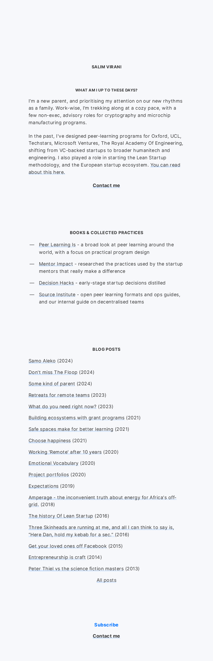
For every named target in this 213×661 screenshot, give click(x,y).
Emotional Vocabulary (54, 463)
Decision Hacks (56, 283)
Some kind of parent (52, 383)
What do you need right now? (63, 406)
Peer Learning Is (57, 244)
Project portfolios (49, 474)
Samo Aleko (42, 360)
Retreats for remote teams (59, 395)
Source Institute (57, 294)
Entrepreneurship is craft (57, 557)
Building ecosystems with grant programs (77, 417)
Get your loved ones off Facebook (68, 546)
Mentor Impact (56, 264)
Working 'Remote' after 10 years (65, 452)
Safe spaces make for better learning (71, 429)
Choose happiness (50, 440)
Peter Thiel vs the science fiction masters (76, 568)
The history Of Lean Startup (61, 516)
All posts (106, 580)
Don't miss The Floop (53, 372)
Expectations (44, 486)
